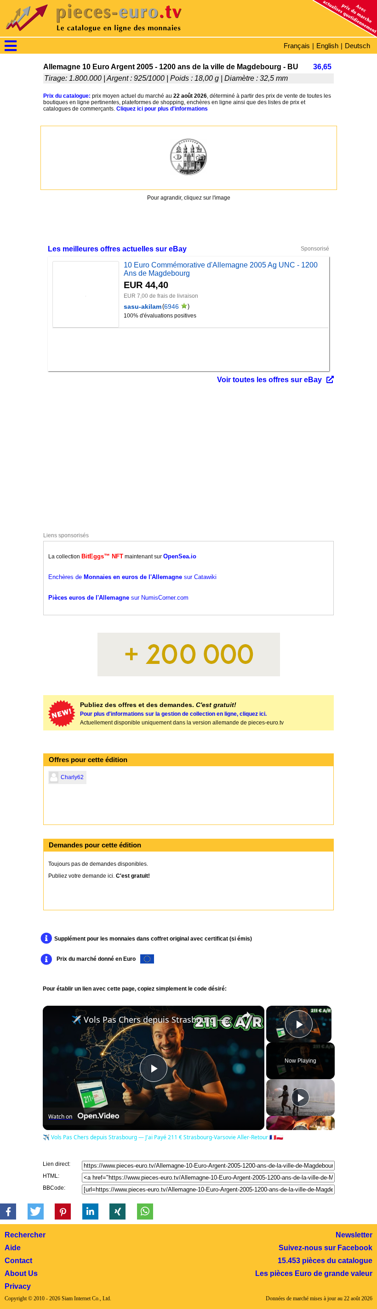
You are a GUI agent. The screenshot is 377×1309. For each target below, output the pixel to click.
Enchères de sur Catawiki (132, 577)
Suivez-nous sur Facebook (325, 1248)
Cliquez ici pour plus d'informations (162, 109)
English (327, 46)
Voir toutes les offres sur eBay (269, 380)
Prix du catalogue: (67, 96)
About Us (21, 1273)
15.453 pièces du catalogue (325, 1260)
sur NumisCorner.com (118, 597)
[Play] (300, 1097)
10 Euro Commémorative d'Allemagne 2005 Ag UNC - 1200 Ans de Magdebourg (221, 269)
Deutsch (357, 46)
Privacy (18, 1286)
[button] (8, 1211)
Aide (13, 1248)
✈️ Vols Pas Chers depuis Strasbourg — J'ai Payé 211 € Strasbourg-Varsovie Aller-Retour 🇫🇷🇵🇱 (152, 1019)
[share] (246, 1015)
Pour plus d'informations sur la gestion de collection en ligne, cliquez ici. (173, 714)
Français (297, 46)
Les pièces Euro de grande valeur (313, 1273)
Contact (18, 1260)
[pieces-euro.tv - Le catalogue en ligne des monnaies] (119, 34)
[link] (57, 1020)
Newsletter (354, 1235)
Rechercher (25, 1235)
